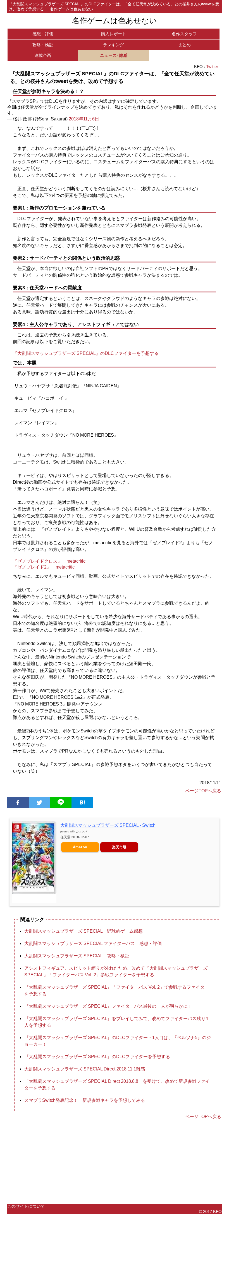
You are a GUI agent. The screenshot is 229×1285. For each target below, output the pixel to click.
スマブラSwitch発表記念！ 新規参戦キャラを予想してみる (84, 1100)
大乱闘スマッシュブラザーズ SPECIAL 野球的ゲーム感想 (83, 931)
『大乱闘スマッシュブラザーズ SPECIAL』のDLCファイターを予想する (86, 353)
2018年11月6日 (84, 119)
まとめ (184, 44)
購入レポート (113, 33)
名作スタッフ (184, 33)
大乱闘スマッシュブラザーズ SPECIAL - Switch (108, 825)
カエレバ (81, 831)
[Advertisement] (114, 1162)
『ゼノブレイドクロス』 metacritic (49, 561)
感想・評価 (42, 33)
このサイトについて (26, 1206)
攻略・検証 (42, 44)
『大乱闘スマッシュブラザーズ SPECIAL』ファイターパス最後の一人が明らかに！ (108, 1006)
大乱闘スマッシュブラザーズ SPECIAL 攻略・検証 (76, 955)
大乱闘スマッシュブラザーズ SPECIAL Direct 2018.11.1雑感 (84, 1069)
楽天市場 (119, 847)
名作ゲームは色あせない (114, 21)
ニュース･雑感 (113, 55)
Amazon (80, 847)
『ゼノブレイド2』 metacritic (44, 567)
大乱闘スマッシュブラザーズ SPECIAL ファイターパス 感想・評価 (93, 943)
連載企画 (42, 55)
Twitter (212, 66)
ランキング (113, 44)
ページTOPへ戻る (203, 790)
